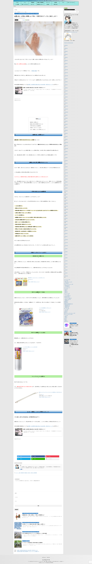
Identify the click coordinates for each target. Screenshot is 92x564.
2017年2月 (65, 269)
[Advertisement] (22, 107)
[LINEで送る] (27, 19)
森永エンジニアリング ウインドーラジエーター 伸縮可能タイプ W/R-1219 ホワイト (50, 392)
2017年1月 (65, 272)
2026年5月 (66, 54)
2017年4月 (66, 263)
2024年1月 (66, 139)
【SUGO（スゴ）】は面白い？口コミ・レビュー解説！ (74, 326)
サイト (16, 501)
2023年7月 (66, 154)
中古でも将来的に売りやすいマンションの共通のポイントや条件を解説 (34, 533)
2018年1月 (65, 236)
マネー (63, 2)
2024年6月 (66, 124)
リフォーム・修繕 (17, 472)
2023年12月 (66, 142)
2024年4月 (66, 130)
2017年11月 (66, 242)
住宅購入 (29, 472)
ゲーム (25, 2)
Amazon (29, 281)
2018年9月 (66, 212)
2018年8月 (66, 215)
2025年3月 (66, 96)
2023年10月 (66, 148)
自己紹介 (48, 4)
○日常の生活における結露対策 (36, 125)
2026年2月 (66, 63)
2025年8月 (66, 81)
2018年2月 (66, 233)
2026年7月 (66, 48)
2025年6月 (66, 87)
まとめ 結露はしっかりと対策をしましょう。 (38, 129)
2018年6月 (66, 221)
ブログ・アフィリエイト (70, 2)
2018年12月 (66, 203)
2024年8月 (66, 118)
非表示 (40, 118)
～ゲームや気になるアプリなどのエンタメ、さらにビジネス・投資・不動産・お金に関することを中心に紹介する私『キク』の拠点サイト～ (46, 561)
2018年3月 (66, 230)
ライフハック (48, 2)
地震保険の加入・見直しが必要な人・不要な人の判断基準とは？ (33, 514)
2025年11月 (66, 72)
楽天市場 (32, 281)
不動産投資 (32, 2)
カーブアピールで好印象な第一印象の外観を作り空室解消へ (32, 542)
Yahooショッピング (36, 281)
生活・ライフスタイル (25, 4)
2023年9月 (66, 151)
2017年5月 (66, 260)
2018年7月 (66, 218)
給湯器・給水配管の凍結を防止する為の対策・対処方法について (40, 84)
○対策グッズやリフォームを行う (36, 127)
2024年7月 (66, 121)
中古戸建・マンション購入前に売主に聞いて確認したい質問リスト (33, 524)
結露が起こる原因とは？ (34, 122)
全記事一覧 (48, 557)
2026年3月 (66, 60)
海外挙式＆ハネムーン (40, 4)
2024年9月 (66, 115)
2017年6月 (66, 257)
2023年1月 (66, 169)
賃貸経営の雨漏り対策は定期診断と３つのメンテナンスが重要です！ (28, 551)
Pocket (24, 19)
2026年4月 (66, 57)
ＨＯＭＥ (17, 2)
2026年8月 (66, 45)
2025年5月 (66, 90)
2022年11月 (66, 175)
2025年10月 (66, 75)
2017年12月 (66, 239)
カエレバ (32, 279)
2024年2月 (66, 136)
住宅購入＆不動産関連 (40, 2)
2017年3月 (66, 266)
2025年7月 (66, 84)
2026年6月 (66, 51)
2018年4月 (66, 227)
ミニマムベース (46, 559)
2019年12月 (66, 184)
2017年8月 (66, 251)
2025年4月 (66, 93)
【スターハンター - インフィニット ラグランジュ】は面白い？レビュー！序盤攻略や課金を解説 (74, 343)
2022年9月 (66, 178)
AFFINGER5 (51, 562)
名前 (16, 493)
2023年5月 (66, 160)
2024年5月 (66, 127)
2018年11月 (66, 206)
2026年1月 (66, 66)
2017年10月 (66, 245)
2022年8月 (66, 181)
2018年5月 (66, 224)
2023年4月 (66, 163)
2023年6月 (66, 157)
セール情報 (17, 4)
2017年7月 (65, 254)
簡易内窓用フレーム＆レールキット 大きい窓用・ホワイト (36, 277)
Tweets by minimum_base (68, 42)
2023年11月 (66, 145)
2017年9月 (66, 248)
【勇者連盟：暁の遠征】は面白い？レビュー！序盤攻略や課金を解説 (74, 334)
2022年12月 (66, 172)
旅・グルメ (32, 4)
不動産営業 (22, 472)
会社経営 (55, 2)
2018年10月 (66, 209)
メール (16, 497)
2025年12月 (66, 69)
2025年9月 (66, 78)
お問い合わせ (55, 4)
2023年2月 (66, 166)
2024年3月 (66, 133)
